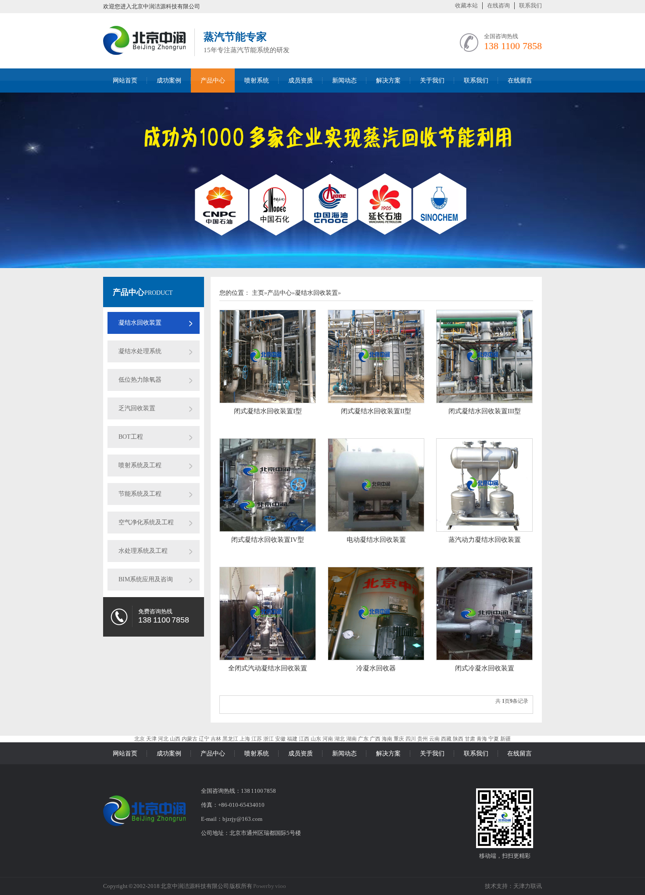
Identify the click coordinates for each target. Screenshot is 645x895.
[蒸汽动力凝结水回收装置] (484, 485)
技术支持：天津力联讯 (513, 886)
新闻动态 (344, 80)
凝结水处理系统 (139, 351)
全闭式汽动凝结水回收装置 (267, 668)
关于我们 (432, 80)
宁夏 (493, 739)
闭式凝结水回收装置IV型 (267, 539)
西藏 (446, 739)
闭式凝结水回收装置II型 (376, 411)
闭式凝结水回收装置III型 (484, 411)
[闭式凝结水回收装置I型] (267, 356)
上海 (245, 739)
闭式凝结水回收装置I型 (268, 411)
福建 (292, 739)
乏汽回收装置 (136, 408)
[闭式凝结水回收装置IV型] (267, 485)
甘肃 (470, 739)
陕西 (458, 739)
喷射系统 (256, 80)
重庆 (399, 739)
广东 (363, 739)
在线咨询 (498, 5)
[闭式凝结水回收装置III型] (484, 356)
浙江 (268, 739)
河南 (327, 739)
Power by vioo (269, 886)
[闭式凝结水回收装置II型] (376, 356)
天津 (151, 739)
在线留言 (520, 80)
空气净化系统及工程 (146, 522)
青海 (482, 739)
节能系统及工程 (139, 493)
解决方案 (388, 80)
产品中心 (213, 80)
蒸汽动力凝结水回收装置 (484, 539)
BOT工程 (130, 436)
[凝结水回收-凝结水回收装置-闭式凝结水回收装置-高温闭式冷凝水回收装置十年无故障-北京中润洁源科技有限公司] (144, 53)
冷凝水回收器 (376, 668)
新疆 (505, 739)
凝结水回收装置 (139, 322)
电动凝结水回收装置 (376, 539)
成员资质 (300, 80)
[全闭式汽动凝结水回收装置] (267, 613)
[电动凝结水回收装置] (376, 485)
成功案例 (169, 80)
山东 (316, 739)
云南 (434, 739)
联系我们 (530, 5)
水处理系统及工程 (143, 551)
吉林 (216, 739)
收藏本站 (466, 5)
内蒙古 (189, 739)
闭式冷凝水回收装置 (484, 668)
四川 (410, 739)
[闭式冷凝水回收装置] (484, 613)
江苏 (256, 739)
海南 (387, 739)
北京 (139, 739)
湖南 (351, 739)
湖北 (339, 739)
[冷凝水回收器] (376, 613)
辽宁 (204, 739)
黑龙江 (230, 739)
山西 (175, 739)
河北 (163, 739)
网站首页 (125, 80)
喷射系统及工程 (139, 465)
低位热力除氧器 (139, 379)
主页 (258, 293)
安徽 (280, 739)
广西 (375, 739)
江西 (304, 739)
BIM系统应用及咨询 (145, 579)
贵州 (422, 739)
